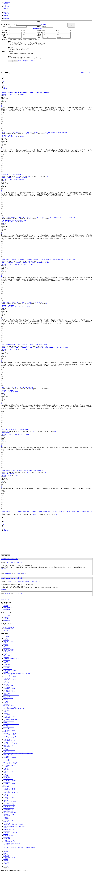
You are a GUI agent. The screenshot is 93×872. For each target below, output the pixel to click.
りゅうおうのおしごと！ (9, 841)
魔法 (17, 132)
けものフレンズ (7, 710)
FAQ (4, 5)
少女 (37, 470)
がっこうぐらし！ (8, 693)
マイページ (6, 13)
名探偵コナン (6, 818)
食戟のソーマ (6, 728)
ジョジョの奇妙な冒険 (9, 730)
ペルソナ (5, 798)
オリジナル (3, 94)
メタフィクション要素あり (25, 302)
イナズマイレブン (8, 675)
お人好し (17, 429)
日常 (16, 136)
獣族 (34, 259)
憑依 (11, 44)
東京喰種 (5, 766)
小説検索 (5, 15)
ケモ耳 (34, 470)
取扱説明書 (6, 6)
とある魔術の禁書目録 (9, 765)
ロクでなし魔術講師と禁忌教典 (11, 843)
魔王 (11, 132)
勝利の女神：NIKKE (8, 727)
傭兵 (28, 470)
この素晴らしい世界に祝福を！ (11, 719)
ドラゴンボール (7, 772)
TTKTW (22, 221)
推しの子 (5, 684)
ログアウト (6, 863)
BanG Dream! (6, 642)
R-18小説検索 (6, 609)
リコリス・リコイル (8, 840)
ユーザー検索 (6, 615)
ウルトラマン (7, 179)
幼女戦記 (5, 834)
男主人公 (14, 387)
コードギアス (6, 714)
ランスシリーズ (7, 838)
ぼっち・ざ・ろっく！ (9, 805)
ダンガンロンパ (7, 751)
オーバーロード (7, 682)
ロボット (29, 511)
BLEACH (5, 644)
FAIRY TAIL (6, 645)
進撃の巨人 (6, 731)
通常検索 (5, 606)
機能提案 (5, 860)
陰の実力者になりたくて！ (10, 692)
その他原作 (6, 637)
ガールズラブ (31, 44)
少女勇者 (45, 132)
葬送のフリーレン (8, 745)
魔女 (20, 174)
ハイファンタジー (25, 132)
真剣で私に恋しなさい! (9, 806)
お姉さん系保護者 (50, 259)
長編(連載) (30, 39)
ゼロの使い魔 (6, 739)
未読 (82, 72)
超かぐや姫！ (6, 756)
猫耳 (59, 259)
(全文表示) (4, 568)
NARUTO (6, 654)
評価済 (20, 39)
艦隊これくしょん (8, 698)
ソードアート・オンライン (10, 743)
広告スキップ (6, 8)
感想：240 (36, 514)
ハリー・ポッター (8, 785)
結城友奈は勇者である (9, 829)
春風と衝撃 (10, 562)
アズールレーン (7, 669)
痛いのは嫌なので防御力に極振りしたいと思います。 (17, 673)
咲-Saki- (5, 722)
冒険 (19, 132)
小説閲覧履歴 (6, 2)
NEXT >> (5, 88)
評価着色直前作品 (8, 628)
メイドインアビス (8, 820)
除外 (47, 133)
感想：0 (28, 133)
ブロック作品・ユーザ (29, 58)
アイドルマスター (8, 662)
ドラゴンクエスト (8, 771)
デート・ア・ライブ (8, 759)
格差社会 (46, 344)
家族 (74, 259)
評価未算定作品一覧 (8, 627)
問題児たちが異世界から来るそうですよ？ (14, 824)
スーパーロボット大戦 (9, 734)
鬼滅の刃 (5, 702)
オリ (90, 72)
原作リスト (6, 617)
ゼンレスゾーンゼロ (8, 742)
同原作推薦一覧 (5, 599)
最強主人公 (33, 344)
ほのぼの (19, 387)
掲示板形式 (12, 49)
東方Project (6, 768)
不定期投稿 (35, 302)
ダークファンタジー (24, 344)
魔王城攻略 (58, 132)
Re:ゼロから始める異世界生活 (11, 658)
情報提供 (5, 859)
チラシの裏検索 (7, 607)
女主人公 (8, 132)
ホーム (5, 10)
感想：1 (31, 218)
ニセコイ (5, 774)
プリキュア (6, 791)
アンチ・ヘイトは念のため (68, 217)
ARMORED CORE (8, 641)
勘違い (62, 259)
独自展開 (26, 429)
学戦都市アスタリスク (9, 688)
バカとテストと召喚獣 (9, 783)
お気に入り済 (13, 39)
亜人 (40, 344)
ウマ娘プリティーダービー (21, 562)
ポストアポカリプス (37, 511)
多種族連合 (64, 132)
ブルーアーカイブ (8, 794)
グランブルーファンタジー (10, 707)
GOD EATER (6, 648)
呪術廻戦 (5, 725)
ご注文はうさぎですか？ (9, 716)
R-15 (11, 43)
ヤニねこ (6, 391)
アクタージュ (6, 666)
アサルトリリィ (7, 667)
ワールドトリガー (8, 844)
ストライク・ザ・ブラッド (10, 737)
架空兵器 (73, 511)
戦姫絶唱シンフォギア (9, 740)
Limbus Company (7, 652)
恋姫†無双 (6, 713)
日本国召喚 (6, 776)
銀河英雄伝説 (6, 704)
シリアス (3, 132)
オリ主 (33, 43)
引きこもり (24, 387)
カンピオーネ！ (7, 701)
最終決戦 (53, 132)
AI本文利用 (26, 49)
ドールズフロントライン (9, 763)
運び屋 (68, 511)
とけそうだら (23, 349)
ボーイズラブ (22, 44)
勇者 (14, 132)
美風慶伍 (22, 94)
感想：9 (31, 388)
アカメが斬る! (7, 664)
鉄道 (25, 511)
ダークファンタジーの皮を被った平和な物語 (21, 259)
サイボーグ (78, 511)
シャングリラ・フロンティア (11, 724)
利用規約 (5, 3)
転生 (44, 43)
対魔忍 (5, 748)
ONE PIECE (6, 657)
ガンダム (5, 699)
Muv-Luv (5, 653)
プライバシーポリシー (9, 857)
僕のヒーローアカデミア (9, 802)
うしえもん (27, 306)
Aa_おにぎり (17, 475)
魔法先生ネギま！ (8, 815)
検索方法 (43, 24)
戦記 (16, 94)
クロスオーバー (25, 43)
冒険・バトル (18, 264)
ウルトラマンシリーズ (36, 217)
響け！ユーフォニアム (9, 788)
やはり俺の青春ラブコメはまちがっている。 (15, 826)
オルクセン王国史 (8, 685)
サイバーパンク (52, 511)
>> (4, 90)
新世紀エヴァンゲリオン (9, 733)
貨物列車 (84, 511)
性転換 (15, 44)
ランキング (6, 17)
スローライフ (10, 174)
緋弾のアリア (6, 786)
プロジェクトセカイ (8, 797)
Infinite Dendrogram (8, 650)
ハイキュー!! (6, 782)
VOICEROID (6, 660)
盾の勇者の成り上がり (9, 750)
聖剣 (49, 132)
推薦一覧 (5, 12)
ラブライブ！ (6, 837)
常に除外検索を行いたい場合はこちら (28, 60)
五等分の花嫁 (6, 717)
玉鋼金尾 (26, 434)
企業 (46, 511)
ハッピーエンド (68, 259)
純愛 (37, 344)
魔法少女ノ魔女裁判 (8, 811)
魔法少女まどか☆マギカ (9, 812)
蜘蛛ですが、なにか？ (9, 705)
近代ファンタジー (43, 302)
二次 (86, 72)
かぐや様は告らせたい (9, 690)
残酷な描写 (16, 43)
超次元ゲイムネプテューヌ (10, 757)
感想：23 (35, 431)
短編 (24, 39)
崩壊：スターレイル (8, 800)
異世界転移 (16, 344)
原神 (4, 711)
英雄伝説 (5, 681)
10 (4, 87)
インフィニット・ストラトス (11, 676)
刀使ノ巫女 (6, 769)
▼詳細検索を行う (37, 28)
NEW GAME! (6, 655)
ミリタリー (40, 132)
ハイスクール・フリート (9, 780)
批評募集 (5, 630)
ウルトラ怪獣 (52, 217)
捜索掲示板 (6, 18)
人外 (15, 302)
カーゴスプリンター (61, 511)
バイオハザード (7, 777)
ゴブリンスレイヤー (8, 721)
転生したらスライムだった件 (11, 762)
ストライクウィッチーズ (9, 736)
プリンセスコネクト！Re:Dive (11, 792)
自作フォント (6, 862)
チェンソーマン (7, 754)
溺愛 (56, 259)
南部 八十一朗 (28, 264)
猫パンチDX (14, 391)
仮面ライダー (6, 696)
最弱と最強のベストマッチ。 (9, 559)
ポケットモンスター (8, 803)
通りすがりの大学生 (19, 179)
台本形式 (19, 49)
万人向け (16, 174)
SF (8, 475)
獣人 (23, 174)
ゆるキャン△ (6, 831)
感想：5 (30, 176)
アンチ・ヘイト (40, 44)
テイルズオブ (6, 760)
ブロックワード (41, 58)
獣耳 (40, 470)
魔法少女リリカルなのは (9, 814)
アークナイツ (6, 661)
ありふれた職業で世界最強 (10, 670)
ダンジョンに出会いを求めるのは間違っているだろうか (18, 753)
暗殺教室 (5, 672)
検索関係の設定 (7, 620)
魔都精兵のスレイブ (8, 808)
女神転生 (5, 821)
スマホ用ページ (7, 866)
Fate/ (4, 646)
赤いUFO (7, 593)
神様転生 (38, 43)
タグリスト (6, 618)
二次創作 (58, 217)
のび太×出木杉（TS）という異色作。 (12, 578)
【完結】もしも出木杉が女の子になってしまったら (20, 581)
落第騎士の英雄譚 (8, 835)
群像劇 (35, 132)
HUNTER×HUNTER (8, 649)
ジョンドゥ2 (8, 573)
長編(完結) (37, 39)
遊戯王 (5, 827)
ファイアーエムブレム (9, 789)
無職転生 (5, 817)
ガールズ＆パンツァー (9, 687)
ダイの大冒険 (6, 747)
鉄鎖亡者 (22, 136)
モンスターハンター (8, 823)
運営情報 (5, 854)
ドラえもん (38, 581)
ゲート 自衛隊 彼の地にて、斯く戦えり (13, 708)
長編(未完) (23, 53)
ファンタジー (11, 94)
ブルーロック (6, 795)
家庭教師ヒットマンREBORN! (11, 695)
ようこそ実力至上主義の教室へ (11, 832)
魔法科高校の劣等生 (8, 809)
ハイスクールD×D (8, 779)
